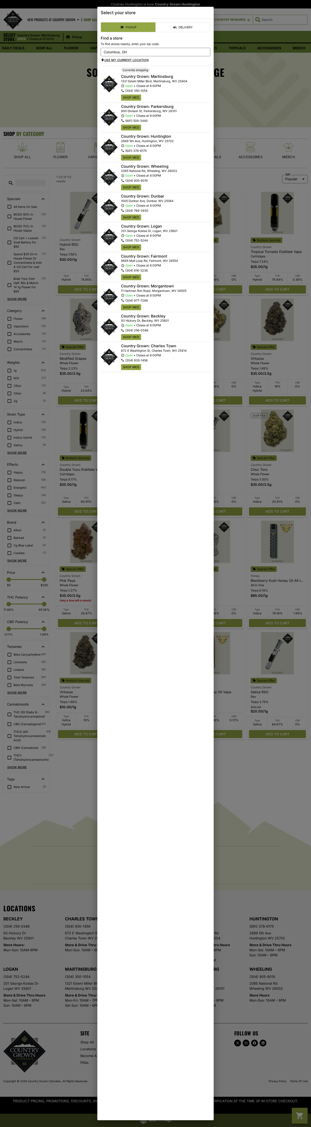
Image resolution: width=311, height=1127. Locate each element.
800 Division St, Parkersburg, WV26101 (149, 111)
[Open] (207, 52)
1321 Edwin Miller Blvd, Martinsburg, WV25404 (154, 81)
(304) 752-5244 (136, 240)
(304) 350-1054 (136, 90)
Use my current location (126, 60)
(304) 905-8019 (136, 180)
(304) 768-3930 (136, 210)
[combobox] (152, 52)
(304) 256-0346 (136, 330)
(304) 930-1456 (136, 360)
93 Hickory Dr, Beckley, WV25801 (145, 320)
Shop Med (131, 97)
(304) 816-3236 (136, 270)
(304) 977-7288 (136, 300)
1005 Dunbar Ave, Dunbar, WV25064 (147, 201)
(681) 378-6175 (136, 150)
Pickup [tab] (131, 27)
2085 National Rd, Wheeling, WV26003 (149, 171)
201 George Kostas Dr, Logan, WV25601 (149, 231)
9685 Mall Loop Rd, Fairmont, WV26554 (149, 260)
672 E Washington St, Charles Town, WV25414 (154, 350)
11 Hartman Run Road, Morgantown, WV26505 (153, 290)
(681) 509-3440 (136, 120)
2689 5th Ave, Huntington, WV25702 (147, 141)
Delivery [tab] (186, 27)
